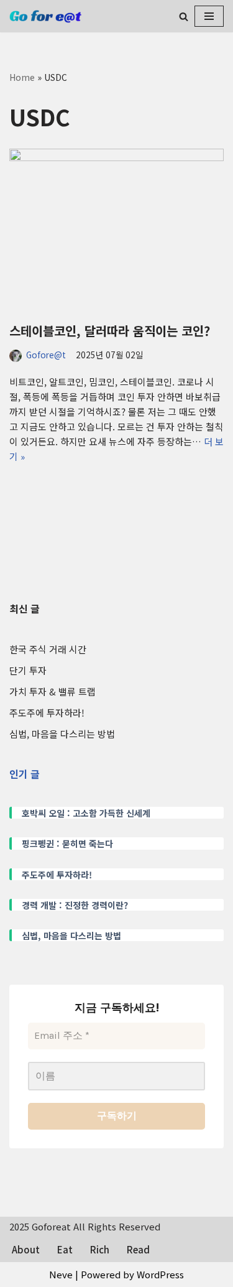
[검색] (183, 16)
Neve (61, 1274)
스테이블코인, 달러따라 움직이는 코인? (109, 331)
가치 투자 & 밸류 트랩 (52, 691)
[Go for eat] (46, 16)
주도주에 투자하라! (47, 712)
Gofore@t (46, 354)
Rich (99, 1249)
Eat (65, 1249)
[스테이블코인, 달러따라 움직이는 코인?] (116, 229)
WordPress (160, 1274)
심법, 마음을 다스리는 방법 (62, 733)
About (26, 1249)
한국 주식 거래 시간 (47, 649)
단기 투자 (28, 670)
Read (138, 1249)
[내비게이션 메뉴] (209, 16)
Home (22, 77)
